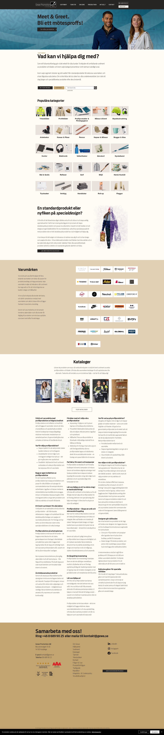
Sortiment (76, 649)
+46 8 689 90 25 (53, 636)
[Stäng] (162, 731)
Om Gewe (76, 644)
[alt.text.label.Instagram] (109, 648)
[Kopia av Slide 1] (81, 44)
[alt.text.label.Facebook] (109, 653)
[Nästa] (152, 29)
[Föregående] (12, 29)
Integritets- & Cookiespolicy (82, 673)
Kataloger (76, 652)
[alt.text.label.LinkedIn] (109, 643)
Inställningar (143, 732)
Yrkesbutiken (77, 657)
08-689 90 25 (47, 657)
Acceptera (155, 732)
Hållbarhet (76, 647)
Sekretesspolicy (96, 732)
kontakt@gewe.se (96, 636)
